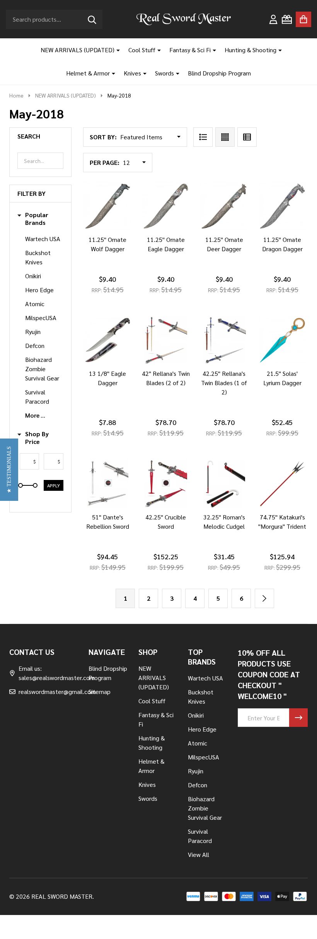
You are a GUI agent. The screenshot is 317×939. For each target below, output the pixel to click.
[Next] (264, 598)
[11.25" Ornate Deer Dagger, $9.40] (224, 206)
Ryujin (33, 331)
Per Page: (104, 162)
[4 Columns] (225, 137)
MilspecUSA (40, 318)
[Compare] (115, 238)
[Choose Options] (96, 238)
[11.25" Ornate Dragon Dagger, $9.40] (282, 206)
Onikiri (33, 276)
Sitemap (100, 691)
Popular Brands (36, 218)
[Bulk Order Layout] (247, 137)
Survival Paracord (37, 396)
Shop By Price (37, 438)
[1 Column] (203, 137)
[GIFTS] (287, 19)
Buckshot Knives (38, 257)
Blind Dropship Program (219, 73)
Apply (53, 485)
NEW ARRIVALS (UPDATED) (77, 50)
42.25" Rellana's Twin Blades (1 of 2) (224, 382)
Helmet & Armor (88, 73)
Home (16, 95)
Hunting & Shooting (250, 50)
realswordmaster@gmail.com (57, 691)
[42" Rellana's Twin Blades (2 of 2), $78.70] (166, 340)
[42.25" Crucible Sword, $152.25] (166, 483)
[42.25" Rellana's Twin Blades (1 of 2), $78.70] (224, 340)
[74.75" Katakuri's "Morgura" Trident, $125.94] (282, 483)
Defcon (34, 345)
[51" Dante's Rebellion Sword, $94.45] (108, 483)
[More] (115, 50)
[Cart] (303, 19)
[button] (9, 470)
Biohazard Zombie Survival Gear (42, 368)
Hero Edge (39, 290)
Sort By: (103, 137)
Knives (132, 73)
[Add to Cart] (96, 372)
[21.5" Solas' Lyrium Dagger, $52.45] (282, 340)
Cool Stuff (141, 50)
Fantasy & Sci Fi (190, 50)
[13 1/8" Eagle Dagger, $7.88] (108, 340)
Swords (164, 73)
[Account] (273, 19)
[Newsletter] (298, 717)
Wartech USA (42, 239)
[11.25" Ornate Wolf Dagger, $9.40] (108, 206)
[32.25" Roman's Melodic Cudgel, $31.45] (224, 483)
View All (198, 854)
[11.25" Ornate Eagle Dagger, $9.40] (166, 206)
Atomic (34, 304)
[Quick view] (133, 238)
